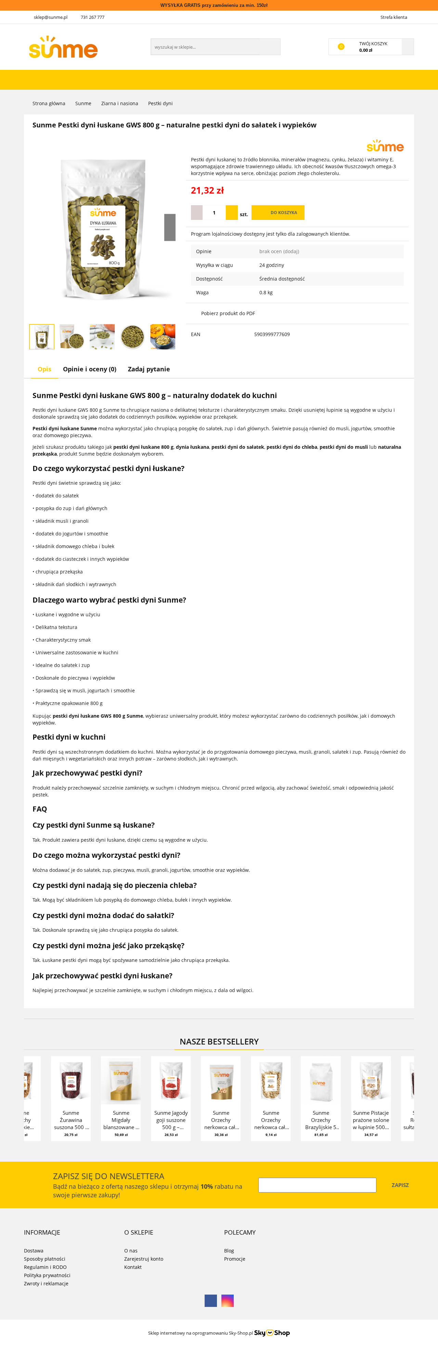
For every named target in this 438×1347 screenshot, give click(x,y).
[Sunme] (385, 144)
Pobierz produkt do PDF (228, 313)
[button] (42, 1233)
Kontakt (133, 1267)
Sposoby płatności (44, 1259)
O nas (131, 1250)
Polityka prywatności (47, 1275)
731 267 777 (92, 17)
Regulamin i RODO (45, 1267)
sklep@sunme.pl (50, 17)
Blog (229, 1250)
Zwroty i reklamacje (46, 1283)
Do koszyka (284, 212)
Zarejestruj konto (143, 1259)
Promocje (234, 1259)
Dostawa (33, 1250)
